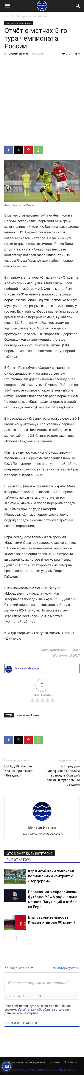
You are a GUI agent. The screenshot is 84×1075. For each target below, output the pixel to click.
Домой (8, 16)
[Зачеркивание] (23, 996)
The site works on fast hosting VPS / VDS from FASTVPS (42, 1070)
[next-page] (14, 938)
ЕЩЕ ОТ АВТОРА (19, 860)
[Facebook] (8, 150)
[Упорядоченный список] (29, 996)
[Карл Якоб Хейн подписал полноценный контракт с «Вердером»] (15, 876)
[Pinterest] (28, 150)
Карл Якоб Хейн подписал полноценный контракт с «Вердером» (51, 876)
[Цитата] (39, 996)
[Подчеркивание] (18, 996)
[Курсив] (13, 996)
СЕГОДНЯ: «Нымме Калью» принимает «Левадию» (18, 770)
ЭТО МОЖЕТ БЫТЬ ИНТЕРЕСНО (30, 853)
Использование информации (26, 1062)
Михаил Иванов (18, 53)
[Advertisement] (42, 101)
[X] (18, 150)
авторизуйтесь (67, 968)
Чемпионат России (28, 715)
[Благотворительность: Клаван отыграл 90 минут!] (15, 922)
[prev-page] (7, 938)
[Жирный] (8, 996)
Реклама (55, 1062)
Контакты (70, 1062)
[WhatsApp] (38, 150)
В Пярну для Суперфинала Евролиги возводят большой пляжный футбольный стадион (62, 775)
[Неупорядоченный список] (34, 996)
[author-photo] (42, 821)
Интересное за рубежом (32, 16)
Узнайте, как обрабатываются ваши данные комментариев (37, 1011)
